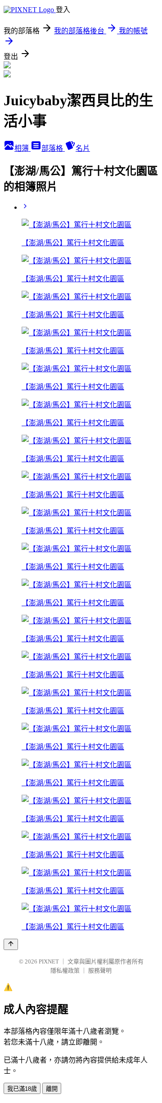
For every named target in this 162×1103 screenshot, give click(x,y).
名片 (83, 148)
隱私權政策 (65, 970)
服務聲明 (100, 970)
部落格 (53, 148)
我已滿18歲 (22, 1088)
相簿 (22, 148)
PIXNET (49, 961)
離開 (52, 1088)
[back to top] (11, 944)
